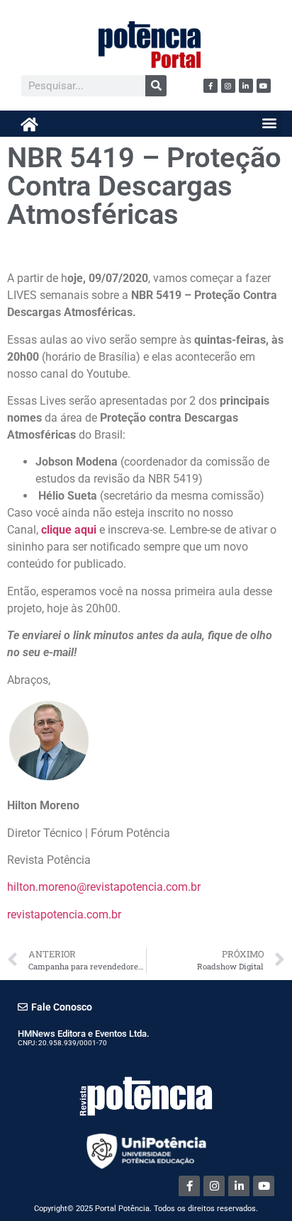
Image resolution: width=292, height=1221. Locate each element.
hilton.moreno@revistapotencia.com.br (104, 887)
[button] (269, 123)
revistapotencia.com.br (64, 914)
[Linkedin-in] (246, 86)
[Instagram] (228, 86)
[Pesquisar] (156, 85)
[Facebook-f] (210, 86)
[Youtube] (264, 86)
